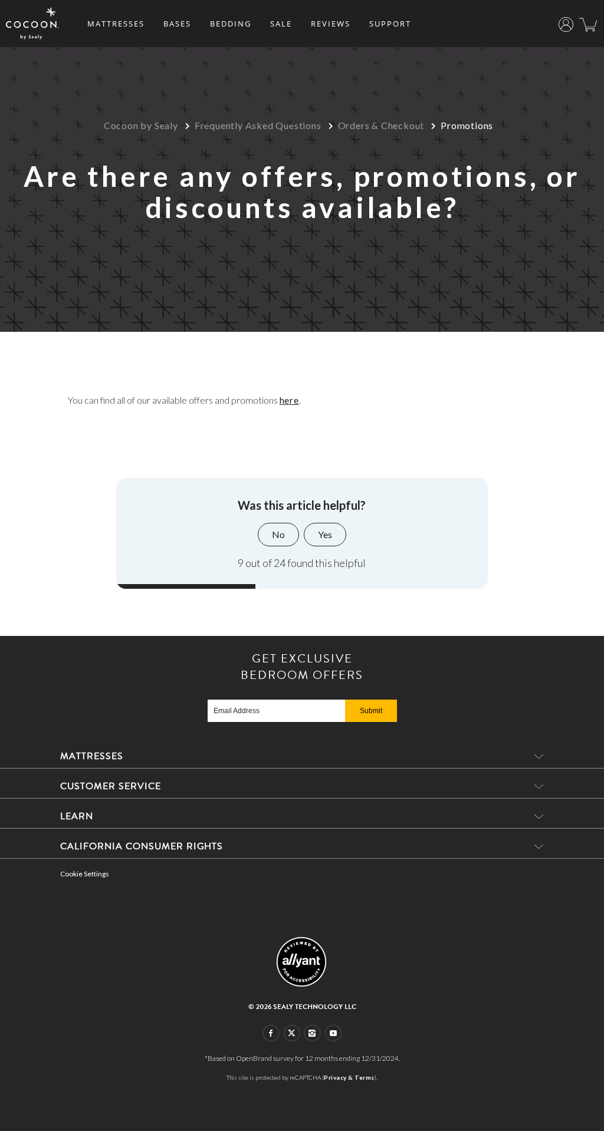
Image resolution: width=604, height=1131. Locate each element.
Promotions (467, 125)
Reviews (330, 23)
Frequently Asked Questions (258, 125)
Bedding (230, 23)
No (278, 534)
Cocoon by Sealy (141, 125)
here (289, 399)
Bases (177, 23)
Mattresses (116, 23)
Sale (281, 23)
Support (390, 23)
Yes (325, 534)
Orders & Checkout (381, 125)
